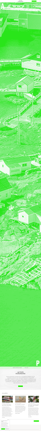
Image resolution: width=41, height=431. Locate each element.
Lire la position (30, 416)
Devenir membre (34, 1)
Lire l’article (3, 417)
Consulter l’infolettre (17, 413)
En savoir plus (20, 386)
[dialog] (5, 424)
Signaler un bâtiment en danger (17, 367)
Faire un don (26, 367)
